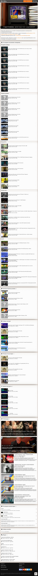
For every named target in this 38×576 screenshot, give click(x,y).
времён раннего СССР (30, 33)
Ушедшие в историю (29, 454)
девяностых (11, 34)
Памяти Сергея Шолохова (19, 465)
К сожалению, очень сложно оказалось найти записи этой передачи (10, 510)
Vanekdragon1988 (4, 523)
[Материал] (8, 509)
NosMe (2, 508)
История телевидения (18, 454)
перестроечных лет (5, 34)
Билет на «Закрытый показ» (19, 455)
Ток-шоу (24, 454)
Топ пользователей (4, 569)
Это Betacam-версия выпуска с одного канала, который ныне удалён (10, 517)
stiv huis (2, 531)
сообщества (19, 37)
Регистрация (29, 1)
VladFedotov (5, 512)
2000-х (16, 34)
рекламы (28, 35)
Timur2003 (5, 515)
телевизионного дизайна (20, 35)
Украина (24, 474)
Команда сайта (21, 563)
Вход (25, 1)
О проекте (3, 563)
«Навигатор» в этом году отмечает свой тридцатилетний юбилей (22, 496)
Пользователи (21, 567)
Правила (20, 565)
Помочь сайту (3, 565)
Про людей (24, 464)
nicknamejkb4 (6, 531)
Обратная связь (3, 567)
